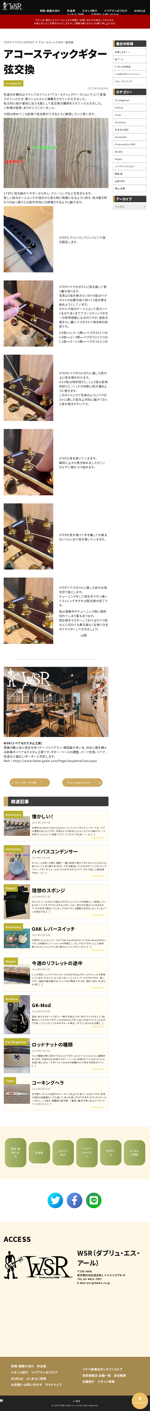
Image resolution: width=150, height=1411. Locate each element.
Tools (118, 114)
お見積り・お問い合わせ (105, 14)
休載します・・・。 (123, 51)
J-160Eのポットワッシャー (128, 73)
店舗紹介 (88, 1381)
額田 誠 (119, 173)
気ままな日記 (122, 129)
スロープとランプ (123, 81)
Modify (119, 151)
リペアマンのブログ (115, 10)
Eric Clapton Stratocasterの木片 (85, 782)
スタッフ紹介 (89, 10)
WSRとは (139, 10)
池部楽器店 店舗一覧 (96, 1375)
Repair (118, 159)
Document (120, 136)
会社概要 (120, 1375)
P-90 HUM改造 (123, 66)
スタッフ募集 (106, 1381)
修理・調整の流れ (50, 10)
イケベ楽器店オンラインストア (102, 1369)
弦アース (119, 59)
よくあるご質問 (75, 14)
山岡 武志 (120, 181)
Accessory (120, 122)
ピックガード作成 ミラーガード (32, 782)
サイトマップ (53, 1384)
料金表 (71, 10)
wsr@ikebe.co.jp (98, 1283)
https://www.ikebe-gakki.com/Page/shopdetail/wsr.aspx (55, 760)
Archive (119, 107)
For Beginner (13, 83)
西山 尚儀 (120, 188)
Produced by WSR (125, 144)
